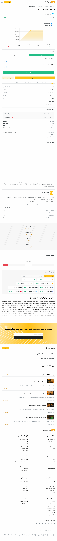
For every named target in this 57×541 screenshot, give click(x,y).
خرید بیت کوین (48, 280)
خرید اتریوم (49, 291)
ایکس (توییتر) (42, 146)
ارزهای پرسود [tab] (39, 276)
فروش (15, 55)
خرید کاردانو (33, 287)
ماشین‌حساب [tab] (45, 82)
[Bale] (36, 524)
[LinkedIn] (54, 524)
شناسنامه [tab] (52, 82)
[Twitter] (48, 524)
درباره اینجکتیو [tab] (28, 82)
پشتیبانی (5, 348)
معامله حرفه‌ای (35, 78)
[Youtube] (42, 524)
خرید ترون (18, 291)
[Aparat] (45, 524)
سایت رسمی (50, 146)
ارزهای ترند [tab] (24, 276)
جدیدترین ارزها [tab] (32, 276)
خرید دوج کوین (27, 283)
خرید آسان (28, 72)
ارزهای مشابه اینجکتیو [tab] (49, 276)
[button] (48, 46)
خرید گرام (34, 291)
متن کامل (5, 388)
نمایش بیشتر (28, 319)
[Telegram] (39, 524)
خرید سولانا (49, 287)
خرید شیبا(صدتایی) (47, 283)
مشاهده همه (36, 366)
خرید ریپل (18, 287)
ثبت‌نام (28, 338)
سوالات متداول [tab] (19, 82)
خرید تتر (32, 280)
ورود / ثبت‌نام (7, 2)
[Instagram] (51, 524)
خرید (41, 55)
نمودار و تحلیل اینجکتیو (8, 78)
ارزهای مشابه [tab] (37, 82)
